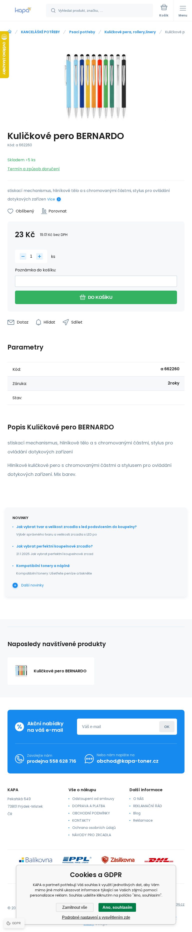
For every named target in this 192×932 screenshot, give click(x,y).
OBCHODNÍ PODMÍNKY (91, 813)
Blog (136, 813)
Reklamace (143, 820)
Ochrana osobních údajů (94, 827)
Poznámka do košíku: (35, 270)
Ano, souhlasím (117, 907)
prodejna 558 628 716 (51, 761)
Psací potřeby (82, 31)
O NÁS (138, 798)
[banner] (23, 11)
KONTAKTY (81, 820)
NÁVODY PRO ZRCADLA (91, 834)
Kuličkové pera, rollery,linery (130, 31)
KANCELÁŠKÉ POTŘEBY (40, 31)
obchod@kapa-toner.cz (127, 760)
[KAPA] (10, 32)
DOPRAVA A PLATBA (88, 805)
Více (51, 199)
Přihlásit (166, 726)
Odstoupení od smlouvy (93, 798)
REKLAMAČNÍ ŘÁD (147, 805)
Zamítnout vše (74, 907)
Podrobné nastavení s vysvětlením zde (96, 917)
